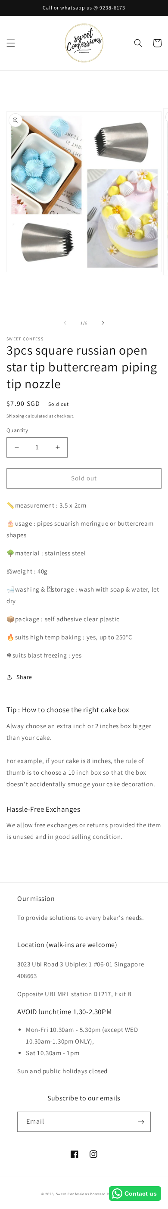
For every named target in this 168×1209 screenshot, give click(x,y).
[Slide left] (65, 322)
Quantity (17, 430)
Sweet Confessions (72, 1193)
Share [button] (24, 677)
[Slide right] (102, 322)
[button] (10, 43)
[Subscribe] (140, 1122)
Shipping (15, 416)
